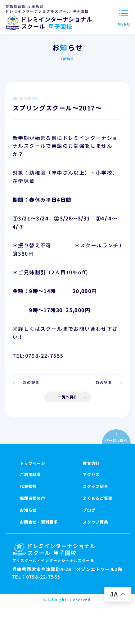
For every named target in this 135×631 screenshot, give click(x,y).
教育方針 (91, 463)
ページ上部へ (116, 440)
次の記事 (31, 382)
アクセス (91, 474)
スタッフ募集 (95, 522)
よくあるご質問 (97, 498)
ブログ (89, 510)
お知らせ (28, 510)
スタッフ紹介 (95, 486)
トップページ (32, 463)
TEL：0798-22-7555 (36, 577)
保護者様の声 (32, 498)
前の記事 (103, 382)
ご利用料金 (30, 474)
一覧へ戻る (67, 396)
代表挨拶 (28, 486)
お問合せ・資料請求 (39, 522)
